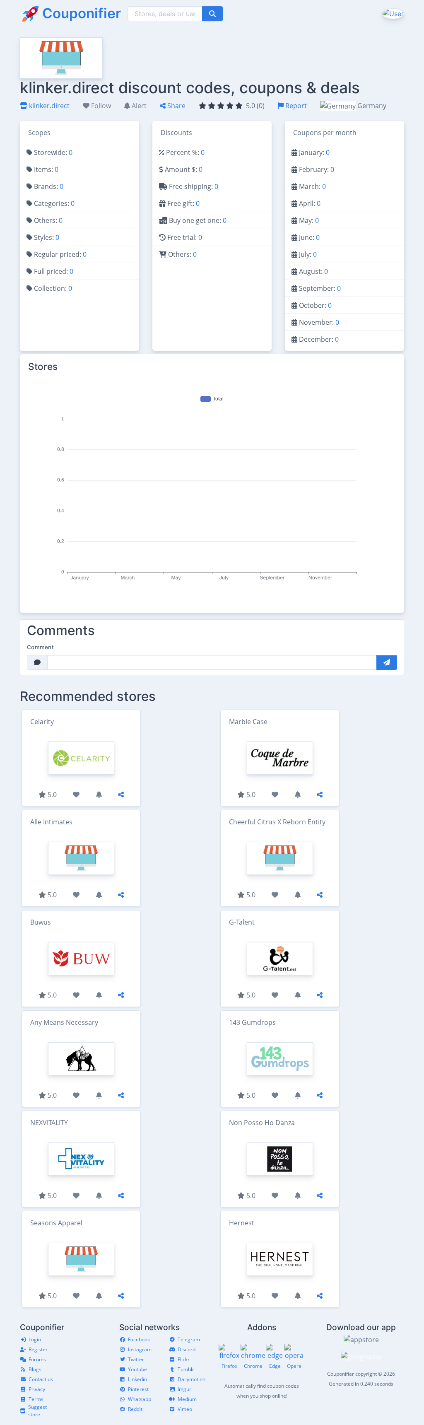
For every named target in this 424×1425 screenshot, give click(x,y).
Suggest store (37, 1410)
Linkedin (137, 1379)
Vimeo (185, 1409)
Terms (36, 1399)
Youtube (137, 1369)
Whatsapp (139, 1399)
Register (38, 1349)
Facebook (139, 1339)
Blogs (35, 1369)
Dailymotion (191, 1379)
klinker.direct (48, 105)
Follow (100, 105)
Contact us (41, 1379)
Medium (187, 1399)
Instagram (140, 1349)
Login (35, 1339)
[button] (392, 13)
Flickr (184, 1359)
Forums (37, 1359)
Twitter (136, 1359)
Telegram (189, 1339)
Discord (186, 1349)
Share (176, 105)
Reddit (135, 1409)
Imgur (184, 1389)
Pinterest (138, 1389)
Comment (40, 647)
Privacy (37, 1389)
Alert (138, 105)
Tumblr (186, 1369)
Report (295, 105)
